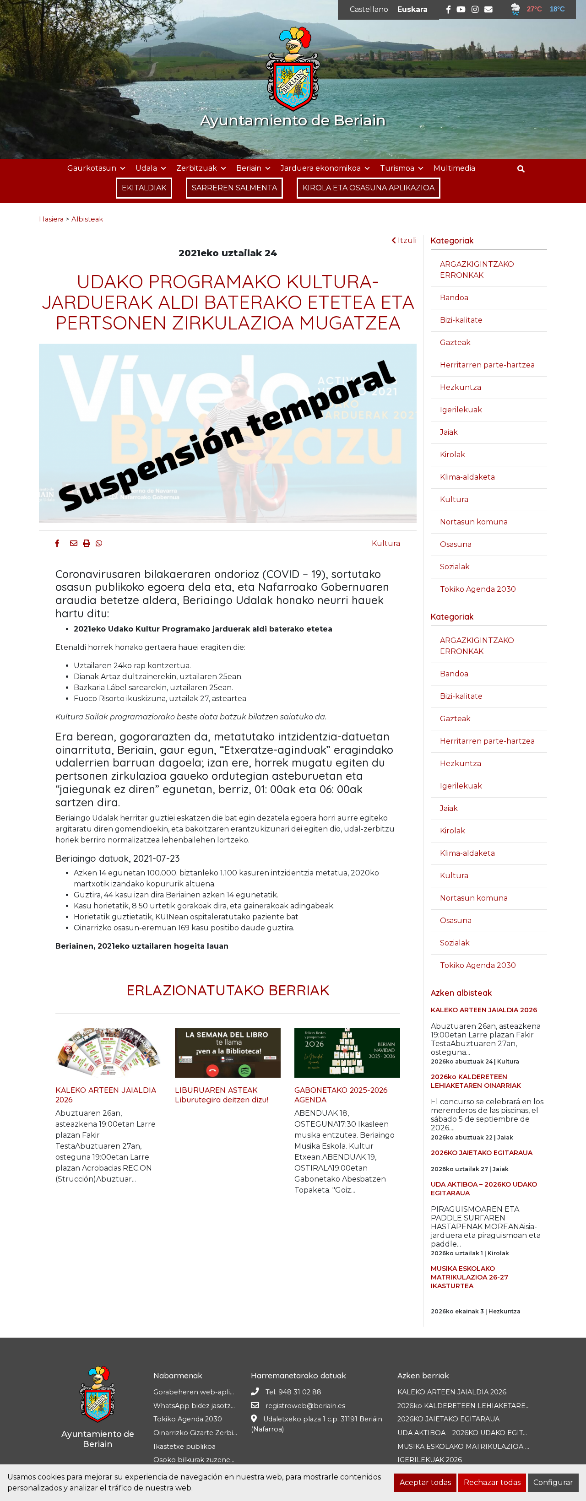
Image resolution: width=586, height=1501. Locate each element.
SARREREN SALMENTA (234, 188)
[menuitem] (369, 9)
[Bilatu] (524, 169)
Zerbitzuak (196, 168)
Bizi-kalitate (461, 320)
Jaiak (449, 432)
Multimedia (454, 168)
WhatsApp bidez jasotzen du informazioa (222, 1406)
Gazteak (455, 342)
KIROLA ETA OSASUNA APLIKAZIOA (368, 188)
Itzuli (406, 240)
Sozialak (455, 566)
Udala (146, 168)
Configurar (553, 1482)
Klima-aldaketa (467, 477)
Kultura (386, 543)
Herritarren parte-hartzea (487, 365)
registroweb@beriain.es (305, 1406)
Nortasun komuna (474, 522)
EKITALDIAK (144, 188)
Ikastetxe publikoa (184, 1446)
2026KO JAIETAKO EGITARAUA (448, 1419)
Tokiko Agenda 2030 (478, 589)
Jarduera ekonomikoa (321, 168)
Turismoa (397, 168)
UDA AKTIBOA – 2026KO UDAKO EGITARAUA (472, 1433)
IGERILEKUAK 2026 (429, 1460)
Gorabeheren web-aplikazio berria (211, 1392)
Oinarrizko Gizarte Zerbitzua (200, 1433)
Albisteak (87, 219)
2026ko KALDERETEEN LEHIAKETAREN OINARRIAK (485, 1406)
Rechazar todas (492, 1482)
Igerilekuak (461, 409)
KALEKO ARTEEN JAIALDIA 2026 (451, 1392)
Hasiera (51, 219)
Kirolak (452, 454)
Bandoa (454, 297)
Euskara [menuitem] (412, 9)
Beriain (248, 168)
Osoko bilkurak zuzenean (196, 1460)
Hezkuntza (460, 387)
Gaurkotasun (91, 168)
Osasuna (456, 544)
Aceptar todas (425, 1482)
